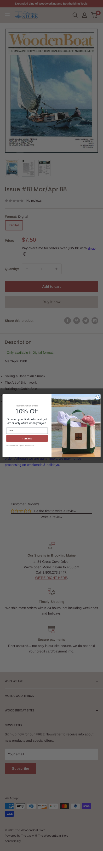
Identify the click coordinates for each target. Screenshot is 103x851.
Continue (27, 438)
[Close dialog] (97, 397)
